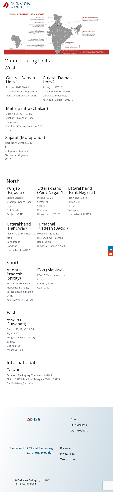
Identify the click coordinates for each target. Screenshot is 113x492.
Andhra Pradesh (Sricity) (14, 274)
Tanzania (15, 369)
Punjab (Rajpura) (15, 190)
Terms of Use (67, 459)
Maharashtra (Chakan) (27, 108)
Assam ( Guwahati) (16, 322)
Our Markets (79, 425)
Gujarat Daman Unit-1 (20, 80)
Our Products (79, 430)
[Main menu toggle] (110, 5)
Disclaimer (66, 448)
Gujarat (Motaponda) (24, 137)
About (75, 419)
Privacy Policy (67, 453)
